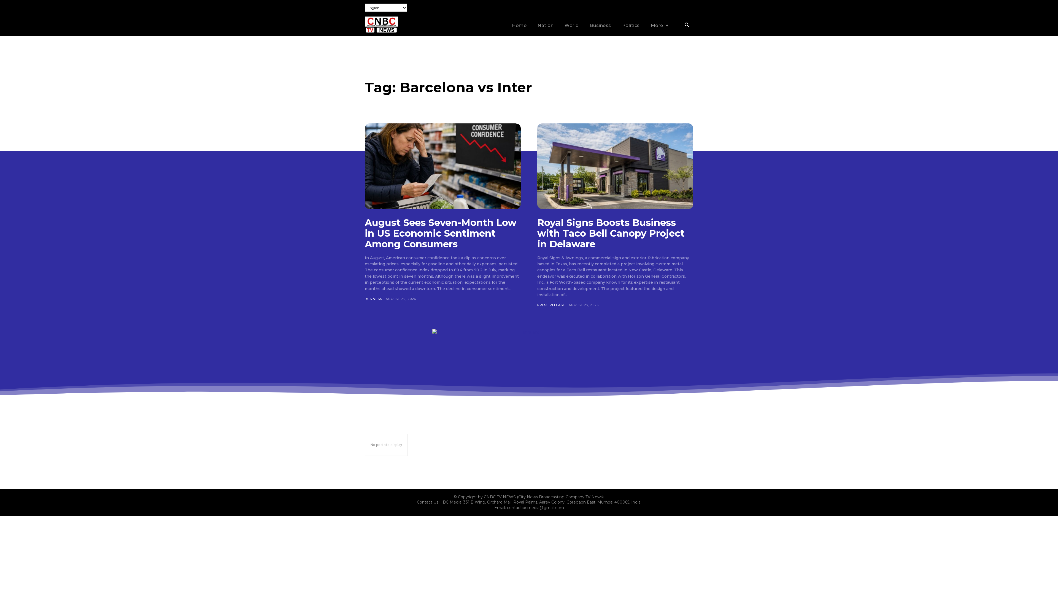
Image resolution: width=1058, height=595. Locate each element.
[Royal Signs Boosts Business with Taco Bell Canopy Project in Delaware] (615, 166)
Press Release (551, 305)
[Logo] (381, 25)
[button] (687, 25)
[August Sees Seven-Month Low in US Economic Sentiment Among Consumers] (443, 166)
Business (373, 299)
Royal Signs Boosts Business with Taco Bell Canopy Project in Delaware (611, 233)
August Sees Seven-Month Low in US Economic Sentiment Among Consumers (441, 233)
